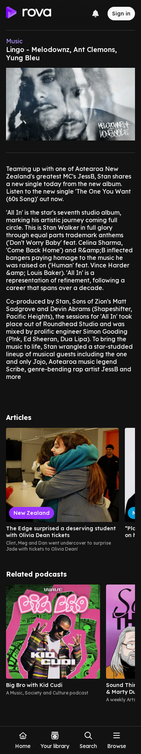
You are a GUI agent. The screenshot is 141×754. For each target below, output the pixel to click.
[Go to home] (28, 13)
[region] (70, 490)
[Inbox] (95, 14)
